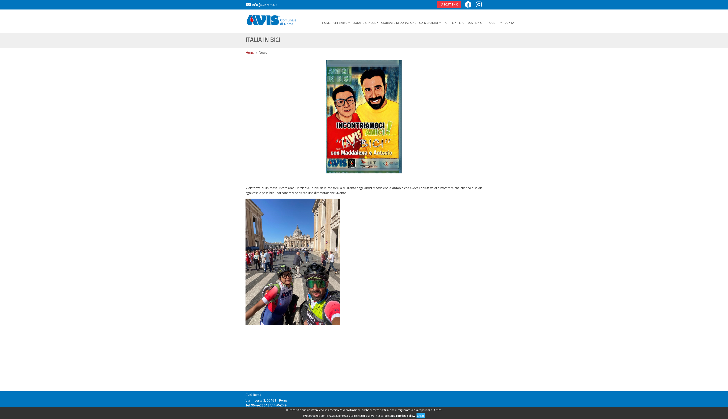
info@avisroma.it (264, 4)
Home (250, 52)
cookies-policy (405, 415)
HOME (326, 22)
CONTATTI (512, 22)
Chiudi (420, 415)
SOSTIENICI (450, 4)
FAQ (461, 22)
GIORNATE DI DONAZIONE (398, 22)
